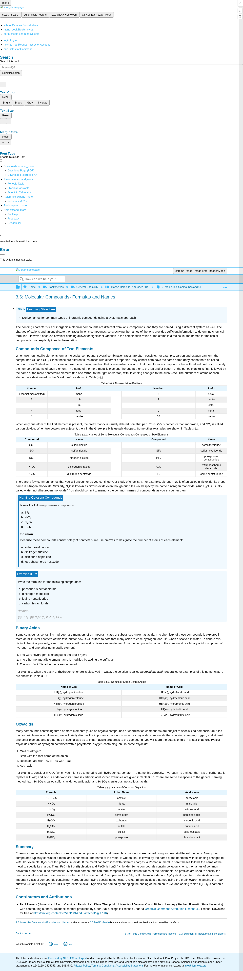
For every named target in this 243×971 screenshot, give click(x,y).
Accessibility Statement (129, 965)
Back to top (22, 933)
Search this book (10, 61)
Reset (5, 97)
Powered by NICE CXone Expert (67, 958)
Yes (56, 944)
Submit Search (11, 73)
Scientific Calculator (19, 192)
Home (32, 287)
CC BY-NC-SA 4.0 (100, 922)
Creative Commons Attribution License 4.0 (172, 909)
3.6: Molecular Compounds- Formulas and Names (43, 922)
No (70, 944)
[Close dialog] (2, 254)
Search (21, 279)
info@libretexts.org (195, 965)
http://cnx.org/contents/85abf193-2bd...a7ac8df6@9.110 (70, 913)
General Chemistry (87, 287)
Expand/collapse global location (225, 286)
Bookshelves (56, 287)
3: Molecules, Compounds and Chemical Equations (192, 287)
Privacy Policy (82, 965)
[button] (13, 218)
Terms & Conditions (102, 965)
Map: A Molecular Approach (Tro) (130, 287)
